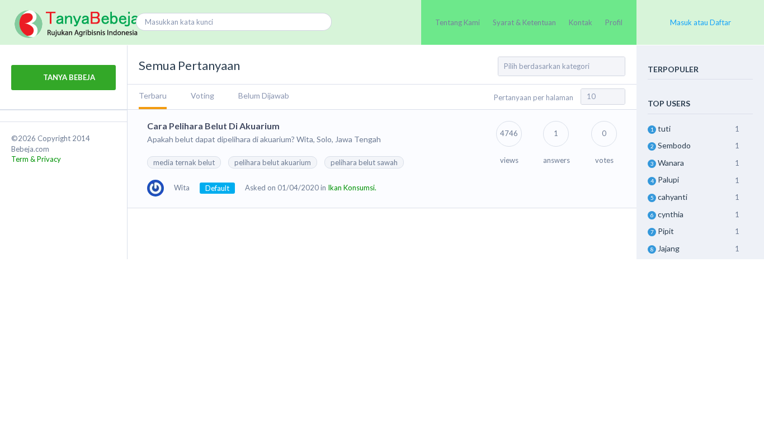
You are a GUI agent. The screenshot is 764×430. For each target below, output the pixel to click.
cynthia (670, 214)
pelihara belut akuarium (272, 162)
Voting (202, 95)
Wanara (671, 162)
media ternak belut (184, 162)
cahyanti (672, 197)
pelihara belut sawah (364, 162)
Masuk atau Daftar (700, 22)
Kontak (580, 22)
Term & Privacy (36, 159)
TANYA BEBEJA (68, 77)
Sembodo (674, 145)
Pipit (666, 231)
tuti (664, 128)
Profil (613, 22)
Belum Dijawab (263, 95)
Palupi (668, 179)
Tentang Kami (457, 22)
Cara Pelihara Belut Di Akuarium (213, 125)
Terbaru (153, 95)
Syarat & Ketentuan (524, 22)
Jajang (669, 248)
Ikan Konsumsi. (352, 187)
